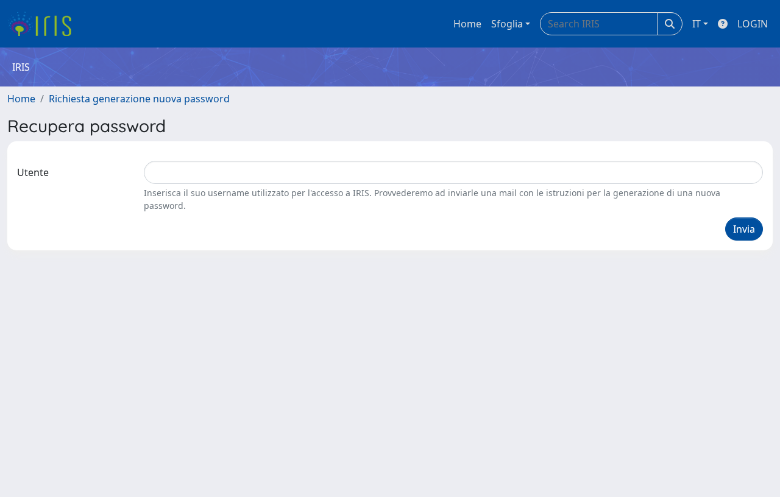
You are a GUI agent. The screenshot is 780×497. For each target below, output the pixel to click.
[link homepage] (44, 23)
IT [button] (696, 23)
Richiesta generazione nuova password (139, 98)
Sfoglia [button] (507, 23)
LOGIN (752, 23)
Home (467, 23)
